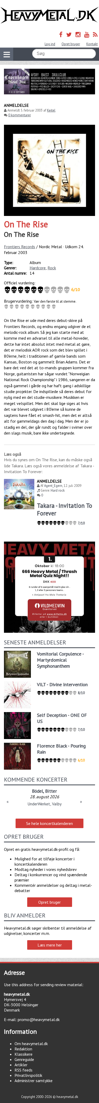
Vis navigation (6, 54)
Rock (52, 267)
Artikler (21, 1064)
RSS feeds (23, 1070)
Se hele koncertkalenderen (49, 823)
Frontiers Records (19, 246)
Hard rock (58, 490)
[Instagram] (78, 34)
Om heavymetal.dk (31, 1043)
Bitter (51, 791)
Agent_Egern (53, 485)
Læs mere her (49, 945)
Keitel (51, 110)
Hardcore (38, 267)
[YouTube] (86, 34)
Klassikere (23, 1054)
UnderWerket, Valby (44, 803)
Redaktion (23, 1048)
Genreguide (24, 1059)
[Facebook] (61, 34)
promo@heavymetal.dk (39, 1019)
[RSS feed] (95, 34)
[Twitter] (69, 34)
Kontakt (92, 44)
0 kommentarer (19, 115)
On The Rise (26, 224)
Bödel (37, 791)
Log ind (50, 44)
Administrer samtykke (34, 1080)
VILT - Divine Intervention (62, 684)
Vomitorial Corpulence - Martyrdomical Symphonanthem (60, 660)
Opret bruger (71, 44)
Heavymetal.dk (49, 15)
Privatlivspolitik (28, 1075)
